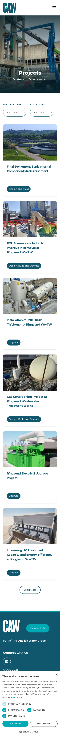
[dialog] (30, 704)
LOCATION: (37, 104)
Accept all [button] (15, 723)
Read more (16, 697)
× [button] (56, 674)
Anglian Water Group (32, 640)
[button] (54, 8)
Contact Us (37, 628)
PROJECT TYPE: (12, 104)
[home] (9, 8)
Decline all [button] (43, 723)
